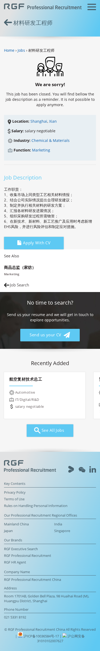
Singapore (62, 531)
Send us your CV (46, 335)
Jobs (21, 50)
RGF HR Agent (15, 562)
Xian (53, 121)
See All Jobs (52, 430)
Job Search (19, 285)
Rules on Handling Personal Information (35, 506)
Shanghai (38, 121)
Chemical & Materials (50, 140)
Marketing (41, 150)
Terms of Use (14, 499)
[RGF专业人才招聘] (43, 7)
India (58, 524)
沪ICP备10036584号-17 (41, 636)
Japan (8, 531)
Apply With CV (36, 243)
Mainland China (16, 524)
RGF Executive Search (21, 549)
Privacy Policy (15, 492)
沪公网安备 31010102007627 (61, 638)
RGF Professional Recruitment (27, 555)
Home (9, 50)
